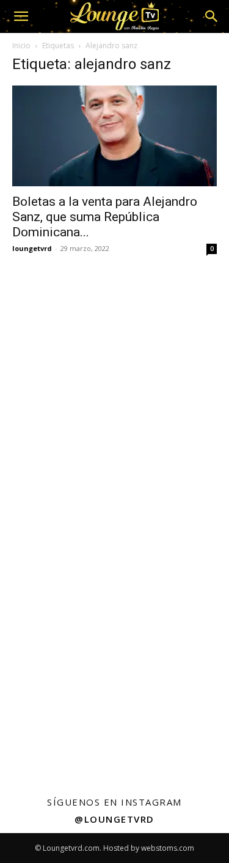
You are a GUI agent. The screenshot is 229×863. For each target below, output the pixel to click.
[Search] (212, 16)
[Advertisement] (114, 387)
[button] (20, 16)
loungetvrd (32, 248)
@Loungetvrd (114, 819)
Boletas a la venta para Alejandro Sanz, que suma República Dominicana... (104, 216)
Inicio (21, 45)
